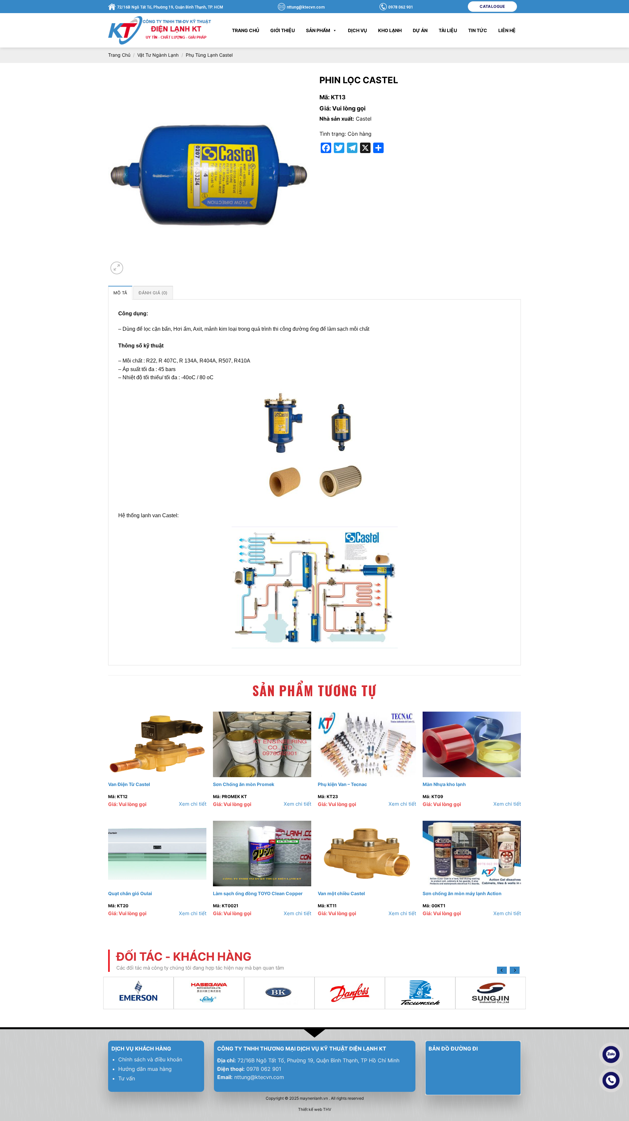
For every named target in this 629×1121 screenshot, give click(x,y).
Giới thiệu (282, 30)
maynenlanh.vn (314, 1098)
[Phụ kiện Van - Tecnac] (367, 744)
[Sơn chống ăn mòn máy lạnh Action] (472, 853)
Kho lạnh (390, 30)
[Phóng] (116, 268)
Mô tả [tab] (120, 292)
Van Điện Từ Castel (129, 784)
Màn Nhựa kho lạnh (444, 784)
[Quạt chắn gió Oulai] (157, 853)
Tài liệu (448, 30)
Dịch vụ (357, 30)
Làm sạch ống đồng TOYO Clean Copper (258, 893)
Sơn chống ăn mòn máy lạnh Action (462, 893)
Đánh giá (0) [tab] (153, 292)
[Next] (515, 970)
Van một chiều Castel (341, 893)
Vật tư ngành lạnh (158, 55)
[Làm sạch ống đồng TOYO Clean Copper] (262, 853)
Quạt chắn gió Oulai (130, 893)
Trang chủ (245, 30)
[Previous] (502, 970)
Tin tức (477, 30)
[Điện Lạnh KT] (160, 30)
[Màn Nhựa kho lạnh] (472, 744)
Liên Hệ (507, 30)
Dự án (420, 30)
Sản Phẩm (318, 30)
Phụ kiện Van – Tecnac (342, 784)
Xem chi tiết (192, 804)
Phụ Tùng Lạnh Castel (209, 55)
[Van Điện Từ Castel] (157, 744)
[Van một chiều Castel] (367, 853)
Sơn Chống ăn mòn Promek (243, 784)
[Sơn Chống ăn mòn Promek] (262, 744)
